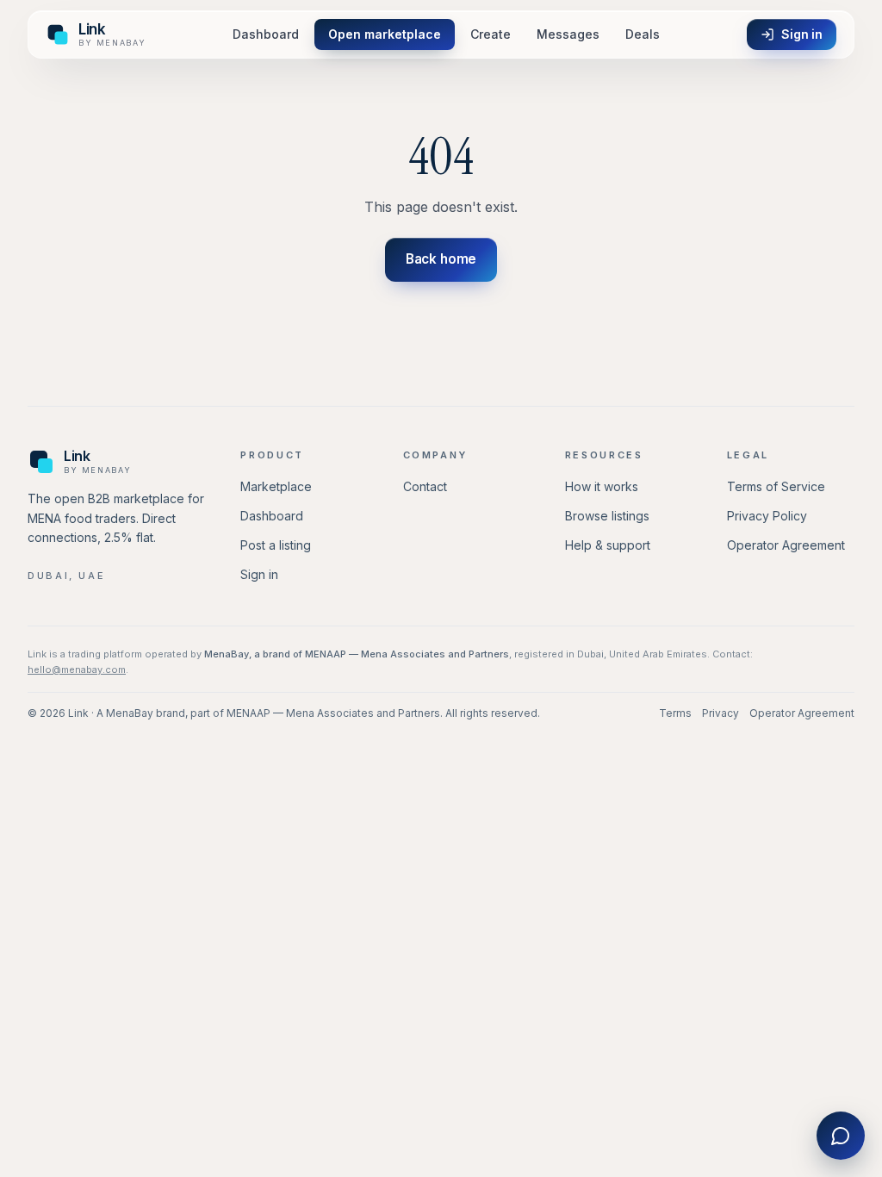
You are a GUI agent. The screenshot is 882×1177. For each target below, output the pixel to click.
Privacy (720, 713)
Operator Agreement (786, 545)
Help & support (607, 545)
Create (490, 34)
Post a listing (275, 545)
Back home (441, 259)
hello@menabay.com (77, 669)
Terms (675, 713)
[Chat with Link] (841, 1136)
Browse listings (607, 515)
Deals (642, 34)
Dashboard (266, 34)
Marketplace (276, 486)
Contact (425, 486)
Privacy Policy (767, 515)
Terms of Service (776, 486)
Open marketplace (384, 34)
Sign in (802, 34)
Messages (568, 34)
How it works (601, 486)
